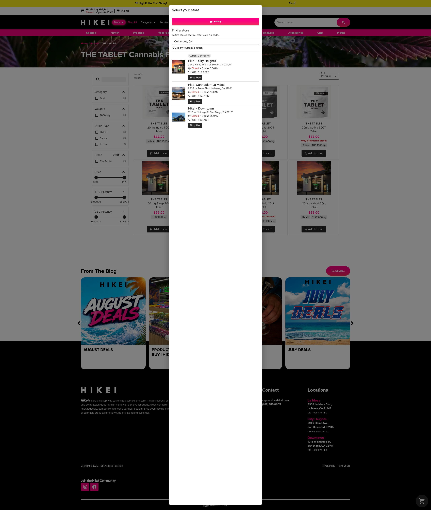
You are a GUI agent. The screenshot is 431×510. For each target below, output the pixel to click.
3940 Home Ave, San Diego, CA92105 (209, 64)
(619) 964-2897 (200, 96)
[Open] (256, 41)
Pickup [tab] (217, 21)
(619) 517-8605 (200, 72)
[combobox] (213, 41)
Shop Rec (195, 77)
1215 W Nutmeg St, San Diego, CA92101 (210, 112)
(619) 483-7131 (200, 119)
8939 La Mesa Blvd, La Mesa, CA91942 (210, 88)
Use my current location (189, 47)
